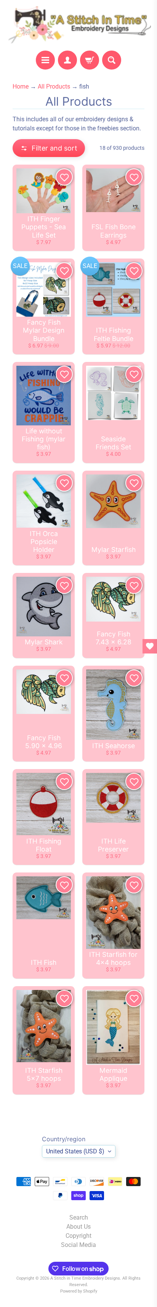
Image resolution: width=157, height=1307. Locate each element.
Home (21, 86)
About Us (78, 1226)
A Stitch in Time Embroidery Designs (85, 1278)
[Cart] (89, 60)
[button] (49, 148)
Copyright (78, 1235)
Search (78, 1217)
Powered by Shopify (78, 1291)
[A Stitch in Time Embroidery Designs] (78, 25)
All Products (54, 86)
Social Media (78, 1244)
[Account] (67, 60)
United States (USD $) (75, 1151)
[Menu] (45, 60)
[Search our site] (111, 60)
